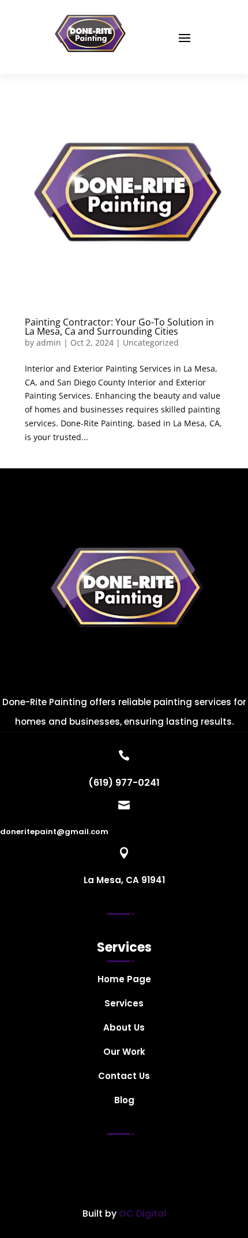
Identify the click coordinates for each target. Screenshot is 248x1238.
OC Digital (142, 1213)
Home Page (124, 980)
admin (48, 342)
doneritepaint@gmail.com (54, 831)
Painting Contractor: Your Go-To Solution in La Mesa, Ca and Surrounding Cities (119, 327)
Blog (124, 1101)
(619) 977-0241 (124, 782)
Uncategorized (151, 342)
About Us (124, 1028)
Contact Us (124, 1077)
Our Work (124, 1053)
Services (124, 1004)
